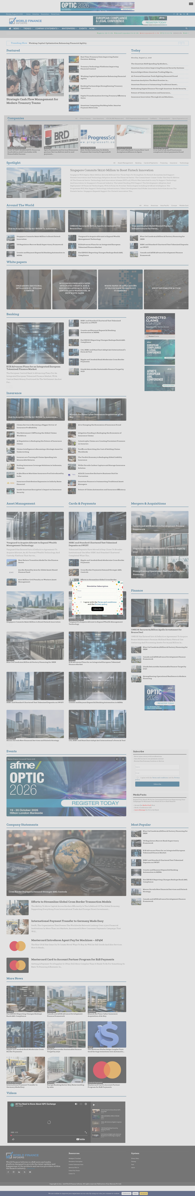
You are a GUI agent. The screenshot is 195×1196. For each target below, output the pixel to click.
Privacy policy (101, 604)
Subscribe (97, 609)
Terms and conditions (107, 602)
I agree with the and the (99, 603)
